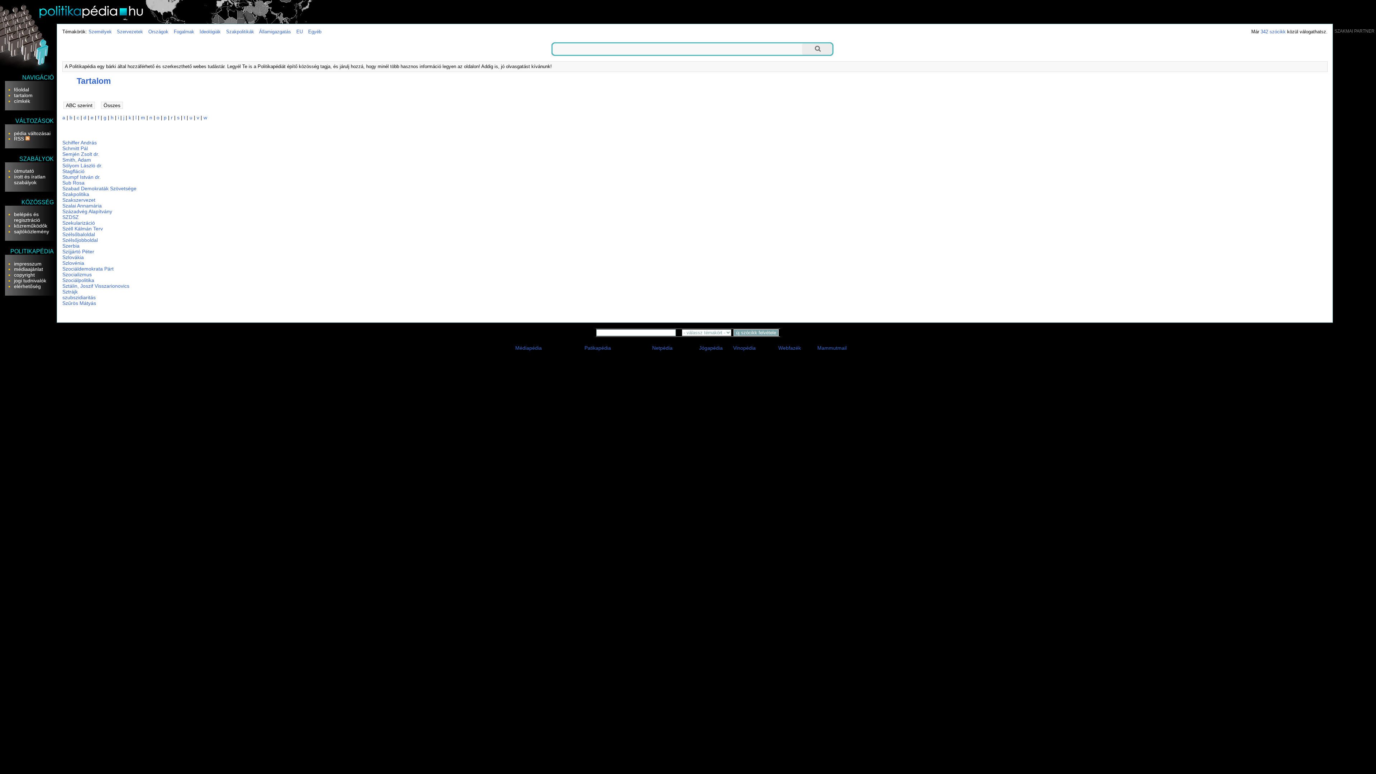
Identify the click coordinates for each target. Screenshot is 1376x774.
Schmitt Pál (75, 148)
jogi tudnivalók (30, 280)
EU (299, 31)
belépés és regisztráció (27, 217)
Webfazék (789, 348)
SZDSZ (70, 217)
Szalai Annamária (82, 206)
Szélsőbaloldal (78, 234)
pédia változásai (32, 133)
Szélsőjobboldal (80, 240)
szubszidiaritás (79, 297)
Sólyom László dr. (82, 165)
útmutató (24, 171)
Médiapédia (528, 348)
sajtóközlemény (31, 231)
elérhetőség (27, 286)
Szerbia (71, 246)
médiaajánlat (28, 269)
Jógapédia (711, 348)
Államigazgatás (275, 31)
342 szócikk (1273, 31)
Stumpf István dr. (81, 177)
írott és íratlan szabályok (30, 179)
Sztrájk (70, 292)
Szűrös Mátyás (79, 303)
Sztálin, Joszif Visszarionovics (95, 286)
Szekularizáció (78, 223)
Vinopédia (744, 348)
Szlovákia (73, 257)
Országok (158, 31)
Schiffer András (79, 142)
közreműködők (30, 226)
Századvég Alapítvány (87, 211)
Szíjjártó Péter (78, 251)
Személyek (100, 31)
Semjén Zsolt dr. (80, 154)
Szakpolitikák (240, 31)
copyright (24, 275)
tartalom (23, 95)
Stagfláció (73, 171)
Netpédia (662, 348)
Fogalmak (184, 31)
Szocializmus (77, 274)
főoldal (21, 89)
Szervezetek (130, 31)
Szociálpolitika (78, 280)
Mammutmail (832, 348)
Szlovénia (73, 263)
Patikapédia (597, 348)
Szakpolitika (75, 194)
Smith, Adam (76, 160)
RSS (19, 139)
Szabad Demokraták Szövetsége (99, 188)
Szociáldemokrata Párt (88, 269)
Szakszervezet (78, 200)
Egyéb (314, 31)
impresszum (28, 264)
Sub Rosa (73, 183)
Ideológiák (210, 31)
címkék (22, 101)
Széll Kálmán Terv (82, 228)
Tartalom (94, 81)
